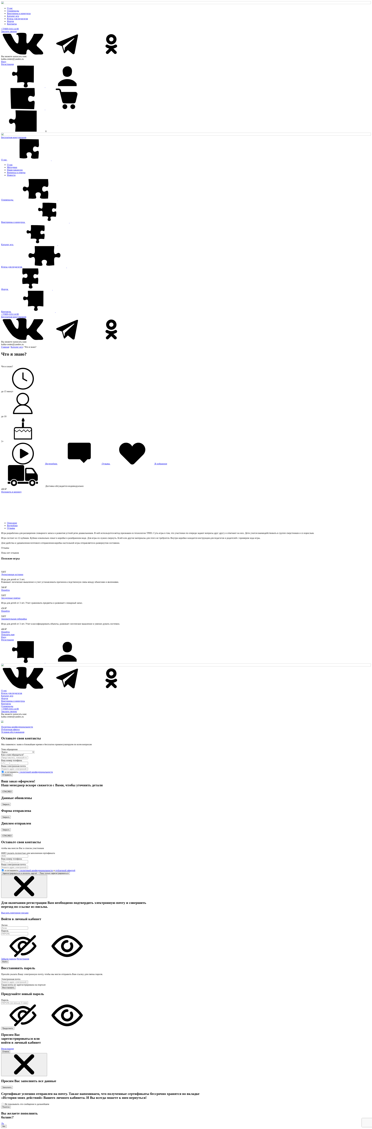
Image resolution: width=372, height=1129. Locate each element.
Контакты (12, 24)
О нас (10, 8)
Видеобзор (12, 525)
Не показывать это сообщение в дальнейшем (27, 1104)
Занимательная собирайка (14, 619)
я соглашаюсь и (40, 870)
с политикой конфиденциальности (36, 772)
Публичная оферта (10, 729)
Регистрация (7, 64)
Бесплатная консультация (13, 137)
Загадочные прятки (10, 598)
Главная (5, 347)
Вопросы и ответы (16, 172)
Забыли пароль (8, 959)
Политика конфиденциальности (17, 727)
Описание (12, 523)
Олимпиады (13, 11)
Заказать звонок (9, 31)
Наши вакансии (15, 170)
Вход (3, 61)
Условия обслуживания (12, 732)
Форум (10, 21)
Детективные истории (12, 574)
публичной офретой (65, 870)
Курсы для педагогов (17, 18)
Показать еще (8, 634)
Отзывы (11, 528)
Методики (12, 167)
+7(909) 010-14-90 (10, 29)
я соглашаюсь (29, 772)
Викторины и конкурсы (19, 13)
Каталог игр (13, 16)
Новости (11, 175)
